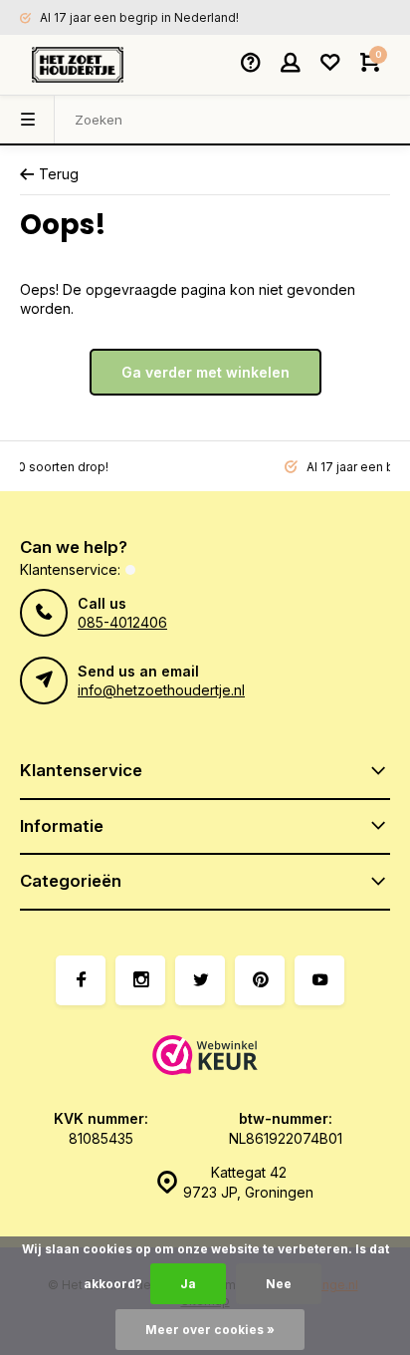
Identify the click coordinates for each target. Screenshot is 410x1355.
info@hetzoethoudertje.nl (161, 689)
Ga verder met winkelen (205, 372)
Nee (279, 1283)
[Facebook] (80, 980)
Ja (188, 1283)
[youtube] (319, 980)
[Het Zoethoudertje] (77, 65)
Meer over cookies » (210, 1329)
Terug (59, 173)
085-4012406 (122, 622)
